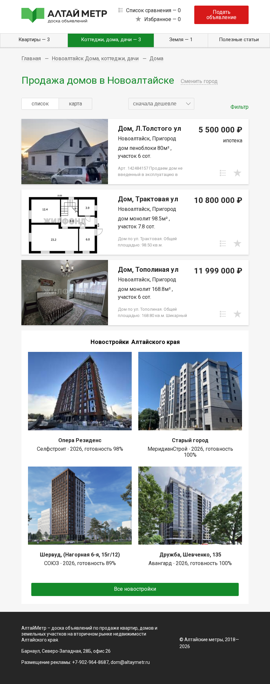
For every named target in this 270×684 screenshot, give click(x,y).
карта (75, 103)
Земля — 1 (181, 40)
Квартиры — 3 (34, 40)
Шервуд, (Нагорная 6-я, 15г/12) (80, 555)
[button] (161, 104)
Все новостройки (135, 589)
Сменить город (199, 81)
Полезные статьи (239, 40)
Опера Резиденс (79, 440)
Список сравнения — (153, 10)
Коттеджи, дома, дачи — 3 (111, 40)
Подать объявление (221, 14)
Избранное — (162, 19)
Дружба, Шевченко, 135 (190, 555)
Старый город (190, 440)
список (40, 103)
